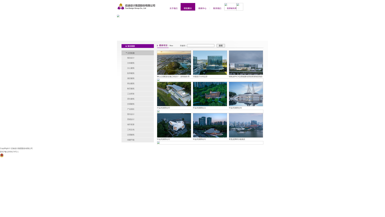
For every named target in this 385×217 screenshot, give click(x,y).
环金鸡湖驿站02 (163, 139)
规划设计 (130, 58)
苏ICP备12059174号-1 (9, 152)
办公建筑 (130, 68)
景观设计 (130, 119)
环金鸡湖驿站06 (235, 108)
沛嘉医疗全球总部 (200, 76)
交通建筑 (130, 104)
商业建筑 (130, 83)
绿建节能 (130, 140)
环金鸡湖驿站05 (163, 108)
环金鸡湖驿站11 (199, 108)
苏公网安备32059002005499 (16, 155)
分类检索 (131, 53)
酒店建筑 (130, 78)
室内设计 (130, 114)
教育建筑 (130, 89)
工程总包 (130, 130)
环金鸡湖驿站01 (199, 139)
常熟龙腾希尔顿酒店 (237, 139)
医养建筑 (130, 73)
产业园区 (130, 109)
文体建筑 (130, 63)
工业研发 (130, 94)
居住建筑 (130, 99)
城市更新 (130, 124)
